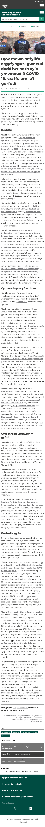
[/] (17, 13)
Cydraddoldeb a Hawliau (29, 732)
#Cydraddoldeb (36, 720)
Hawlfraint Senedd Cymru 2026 (17, 819)
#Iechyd (19, 718)
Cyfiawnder (5, 736)
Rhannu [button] (10, 27)
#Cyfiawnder (37, 716)
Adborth (35, 27)
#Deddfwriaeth (10, 716)
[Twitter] (14, 808)
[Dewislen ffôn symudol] (39, 5)
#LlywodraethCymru (20, 720)
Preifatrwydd (22, 822)
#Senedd (38, 718)
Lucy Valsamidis (20, 708)
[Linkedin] (30, 808)
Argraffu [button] (22, 27)
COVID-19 (16, 732)
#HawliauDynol (36, 722)
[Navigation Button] (39, 12)
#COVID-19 (28, 718)
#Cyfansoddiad (24, 716)
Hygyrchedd (33, 819)
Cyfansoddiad (6, 732)
